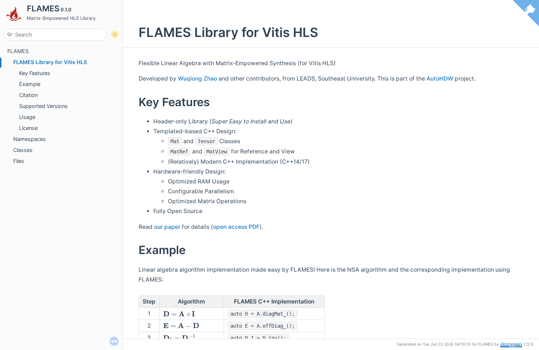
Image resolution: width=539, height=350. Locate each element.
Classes (23, 150)
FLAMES (18, 51)
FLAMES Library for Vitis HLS (50, 62)
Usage (27, 117)
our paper (167, 226)
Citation (28, 95)
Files (18, 161)
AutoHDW (439, 78)
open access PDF (236, 226)
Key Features (34, 73)
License (28, 128)
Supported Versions (43, 106)
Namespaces (29, 139)
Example (29, 84)
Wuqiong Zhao (197, 78)
